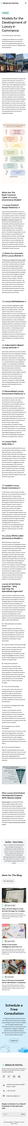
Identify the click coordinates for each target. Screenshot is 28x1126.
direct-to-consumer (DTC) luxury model (14, 260)
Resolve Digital (6, 802)
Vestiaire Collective (14, 219)
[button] (25, 3)
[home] (9, 3)
